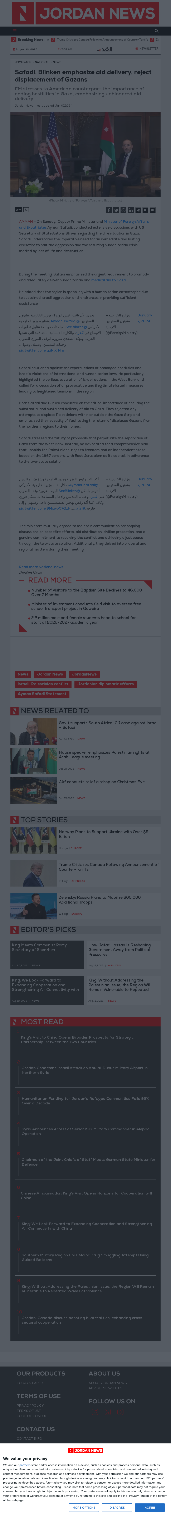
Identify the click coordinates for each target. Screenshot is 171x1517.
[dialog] (85, 1480)
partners (24, 1464)
